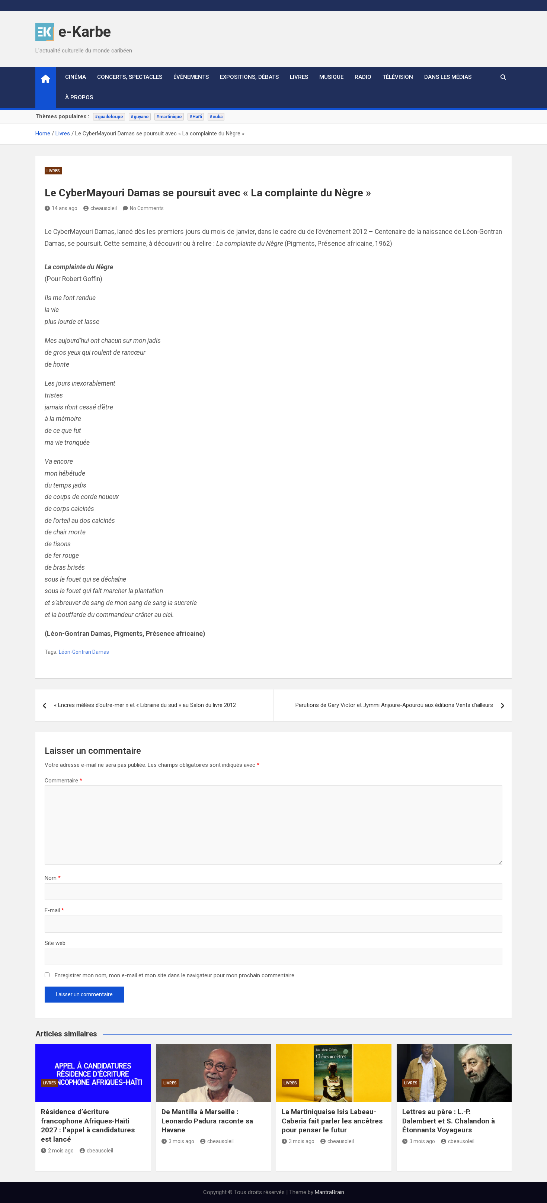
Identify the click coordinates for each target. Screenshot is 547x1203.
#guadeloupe (109, 116)
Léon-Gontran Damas (84, 652)
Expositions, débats (249, 77)
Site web (55, 943)
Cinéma (75, 77)
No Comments (147, 208)
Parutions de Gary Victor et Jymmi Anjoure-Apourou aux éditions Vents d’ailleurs (394, 705)
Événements (191, 77)
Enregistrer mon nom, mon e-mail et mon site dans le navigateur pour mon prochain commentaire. (175, 975)
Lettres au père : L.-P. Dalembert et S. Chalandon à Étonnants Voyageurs (448, 1120)
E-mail (54, 910)
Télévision (398, 77)
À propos (79, 97)
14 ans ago (64, 208)
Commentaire (63, 780)
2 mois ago (61, 1151)
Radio (363, 77)
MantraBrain (329, 1192)
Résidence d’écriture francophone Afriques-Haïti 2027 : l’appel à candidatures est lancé (88, 1125)
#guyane (140, 116)
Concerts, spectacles (129, 77)
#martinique (169, 116)
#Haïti (195, 116)
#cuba (216, 116)
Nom (53, 878)
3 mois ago (181, 1141)
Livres (299, 77)
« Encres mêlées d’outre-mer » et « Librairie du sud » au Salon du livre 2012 (145, 705)
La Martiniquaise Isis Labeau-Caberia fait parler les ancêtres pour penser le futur (332, 1120)
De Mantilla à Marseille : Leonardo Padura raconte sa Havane (207, 1120)
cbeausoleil (103, 208)
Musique (331, 77)
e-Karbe (84, 32)
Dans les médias (447, 77)
